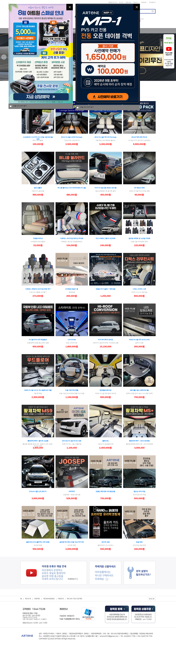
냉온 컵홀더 (38, 188)
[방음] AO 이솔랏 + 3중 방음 (105, 289)
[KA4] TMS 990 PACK (139, 137)
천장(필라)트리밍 (105, 390)
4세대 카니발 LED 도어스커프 (139, 339)
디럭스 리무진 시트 (139, 289)
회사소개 (28, 598)
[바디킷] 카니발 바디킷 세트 (71, 441)
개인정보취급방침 (49, 598)
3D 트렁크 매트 (139, 188)
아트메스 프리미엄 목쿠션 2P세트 (71, 238)
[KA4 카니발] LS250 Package (71, 137)
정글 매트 (139, 542)
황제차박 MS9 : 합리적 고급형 (38, 441)
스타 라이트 (72, 339)
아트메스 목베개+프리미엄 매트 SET (38, 289)
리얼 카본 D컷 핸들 (71, 390)
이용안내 (61, 598)
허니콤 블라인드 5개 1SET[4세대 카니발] (72, 188)
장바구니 (136, 2)
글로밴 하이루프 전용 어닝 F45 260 (72, 542)
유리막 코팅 (106, 542)
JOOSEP (72, 491)
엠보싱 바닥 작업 (139, 491)
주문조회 (143, 2)
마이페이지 (152, 2)
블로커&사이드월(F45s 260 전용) (37, 542)
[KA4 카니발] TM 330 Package (105, 137)
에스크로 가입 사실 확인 (74, 598)
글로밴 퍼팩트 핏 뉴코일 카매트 (139, 238)
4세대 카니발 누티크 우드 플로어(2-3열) (38, 390)
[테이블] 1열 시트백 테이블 (139, 390)
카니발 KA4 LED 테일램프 (38, 339)
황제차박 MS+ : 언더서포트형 (139, 441)
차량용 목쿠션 (38, 238)
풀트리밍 (105, 441)
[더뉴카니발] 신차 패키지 (38, 491)
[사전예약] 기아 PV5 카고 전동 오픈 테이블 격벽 (38, 138)
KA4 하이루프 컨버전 (105, 339)
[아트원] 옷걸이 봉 (71, 289)
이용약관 (37, 598)
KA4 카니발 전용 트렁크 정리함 (105, 188)
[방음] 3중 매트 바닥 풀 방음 (105, 491)
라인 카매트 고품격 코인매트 (105, 238)
